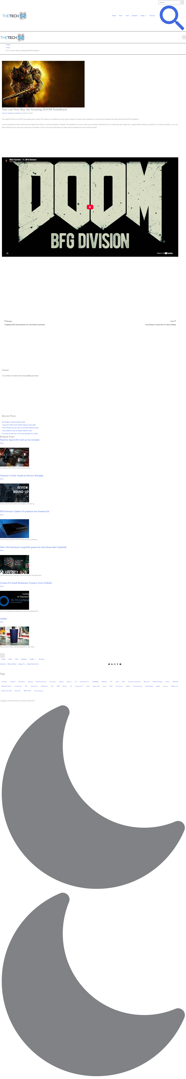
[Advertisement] (90, 143)
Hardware (104, 681)
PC (26, 686)
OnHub (3, 618)
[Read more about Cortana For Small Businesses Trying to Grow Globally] (14, 600)
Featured (134, 15)
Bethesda (30, 681)
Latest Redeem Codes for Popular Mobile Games (17, 430)
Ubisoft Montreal (137, 686)
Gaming (95, 681)
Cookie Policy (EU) (32, 664)
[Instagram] (115, 664)
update (158, 686)
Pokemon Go (44, 686)
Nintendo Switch (6, 686)
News (121, 15)
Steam (104, 686)
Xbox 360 (17, 691)
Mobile (167, 681)
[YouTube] (120, 664)
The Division (119, 686)
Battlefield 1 (21, 681)
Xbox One (27, 691)
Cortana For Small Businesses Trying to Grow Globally (26, 583)
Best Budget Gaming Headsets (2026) (13, 422)
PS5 (71, 686)
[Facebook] (117, 664)
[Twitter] (109, 664)
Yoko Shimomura (38, 691)
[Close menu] (2, 655)
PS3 (52, 686)
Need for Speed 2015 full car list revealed (19, 440)
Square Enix (96, 686)
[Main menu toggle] (184, 37)
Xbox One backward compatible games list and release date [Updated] (33, 547)
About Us (3, 664)
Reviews (152, 15)
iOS (111, 681)
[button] (146, 15)
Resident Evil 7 (79, 686)
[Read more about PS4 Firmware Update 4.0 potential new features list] (14, 528)
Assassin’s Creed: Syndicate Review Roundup (21, 475)
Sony (88, 686)
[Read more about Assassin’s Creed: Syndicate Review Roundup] (14, 492)
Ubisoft (128, 686)
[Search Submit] (182, 2)
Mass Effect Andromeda (134, 681)
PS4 (58, 686)
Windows (165, 686)
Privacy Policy (12, 664)
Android (12, 681)
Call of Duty (52, 681)
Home (114, 15)
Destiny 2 (69, 681)
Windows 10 (174, 686)
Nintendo (175, 681)
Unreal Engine (149, 686)
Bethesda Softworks (41, 681)
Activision (4, 681)
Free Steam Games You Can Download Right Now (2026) (20, 433)
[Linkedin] (112, 664)
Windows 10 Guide (6, 691)
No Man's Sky (18, 686)
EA (76, 681)
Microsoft (146, 681)
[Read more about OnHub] (14, 636)
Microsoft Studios (157, 681)
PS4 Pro (65, 686)
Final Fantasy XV (84, 681)
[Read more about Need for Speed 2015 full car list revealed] (14, 457)
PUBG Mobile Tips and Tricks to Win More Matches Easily (20, 428)
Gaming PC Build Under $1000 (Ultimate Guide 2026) (19, 425)
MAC (123, 681)
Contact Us (21, 664)
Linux (117, 681)
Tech (127, 15)
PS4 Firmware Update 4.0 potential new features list (24, 511)
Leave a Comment (7, 113)
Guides (142, 15)
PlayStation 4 (34, 686)
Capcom (61, 681)
